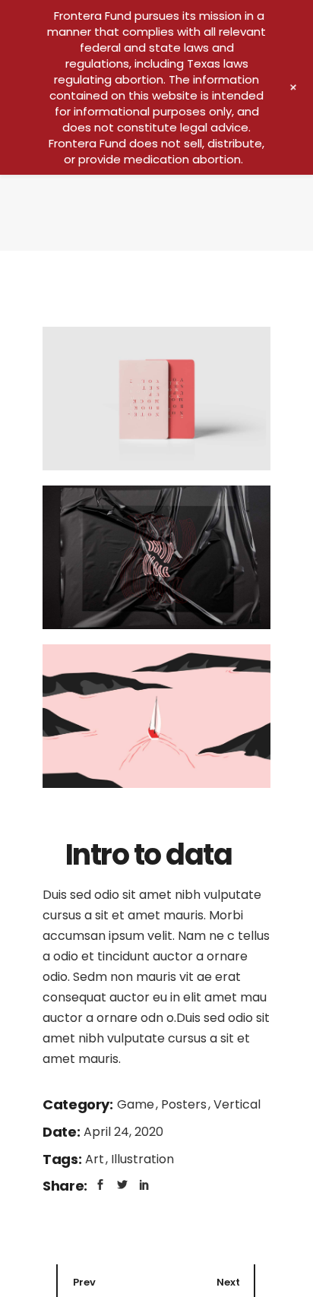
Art (96, 1159)
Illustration (142, 1159)
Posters (185, 1104)
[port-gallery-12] (156, 716)
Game (137, 1104)
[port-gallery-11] (156, 557)
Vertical (237, 1104)
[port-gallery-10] (156, 398)
